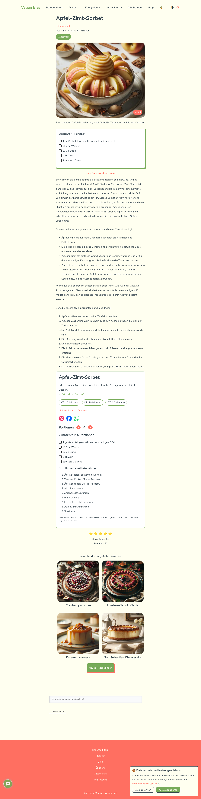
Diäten (72, 7)
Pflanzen (100, 756)
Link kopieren (66, 410)
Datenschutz (100, 773)
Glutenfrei (63, 36)
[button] (77, 7)
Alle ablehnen (143, 789)
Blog (151, 7)
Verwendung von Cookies (144, 783)
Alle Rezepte (135, 7)
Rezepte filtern (54, 7)
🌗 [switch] (172, 7)
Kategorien (91, 7)
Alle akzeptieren (168, 789)
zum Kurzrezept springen (100, 173)
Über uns (100, 767)
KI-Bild (138, 112)
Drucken (82, 410)
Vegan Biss (30, 7)
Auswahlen (112, 7)
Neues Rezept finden (100, 667)
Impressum (100, 779)
